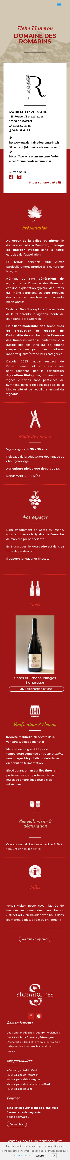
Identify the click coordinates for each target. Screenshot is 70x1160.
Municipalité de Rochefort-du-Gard (29, 1084)
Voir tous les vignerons (35, 939)
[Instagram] (19, 177)
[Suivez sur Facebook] (31, 1016)
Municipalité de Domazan (23, 1074)
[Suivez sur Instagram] (39, 1016)
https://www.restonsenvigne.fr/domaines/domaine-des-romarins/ (34, 158)
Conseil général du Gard (22, 1070)
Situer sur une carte (43, 182)
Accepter (39, 1155)
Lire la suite (24, 1155)
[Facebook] (11, 177)
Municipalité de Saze (20, 1088)
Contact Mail (17, 1124)
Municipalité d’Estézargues (24, 1079)
